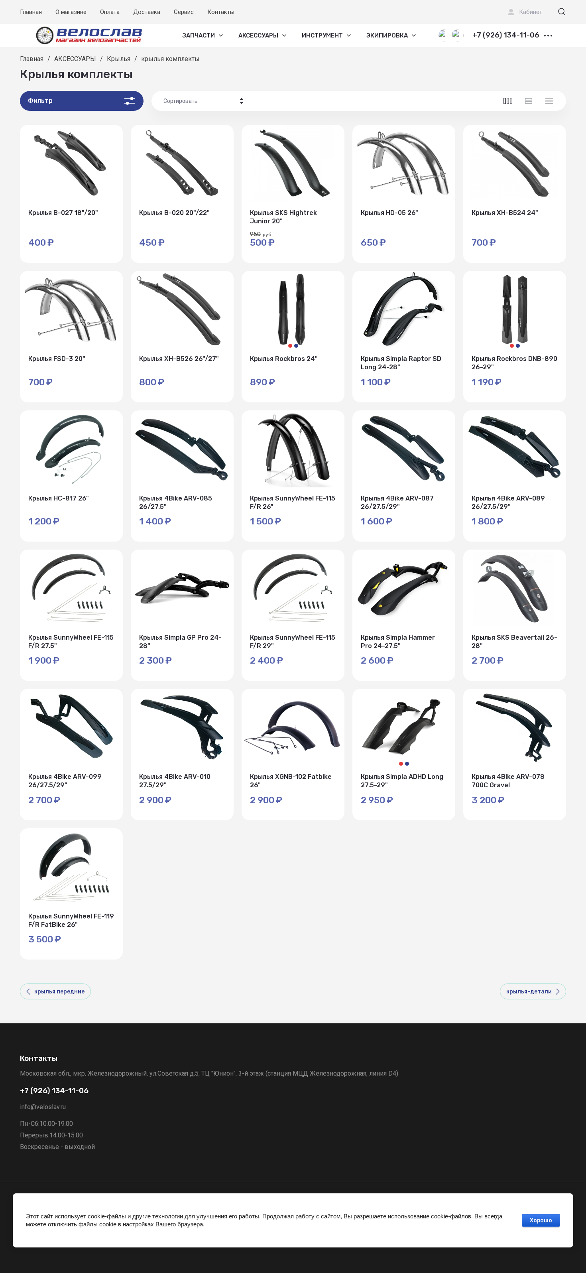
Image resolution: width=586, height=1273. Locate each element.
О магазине (71, 12)
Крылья (118, 59)
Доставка (146, 12)
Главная (31, 12)
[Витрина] (508, 101)
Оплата (110, 12)
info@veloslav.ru (43, 1107)
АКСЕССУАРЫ (75, 59)
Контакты (220, 12)
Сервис (184, 12)
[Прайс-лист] (549, 101)
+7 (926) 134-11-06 (505, 35)
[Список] (529, 101)
